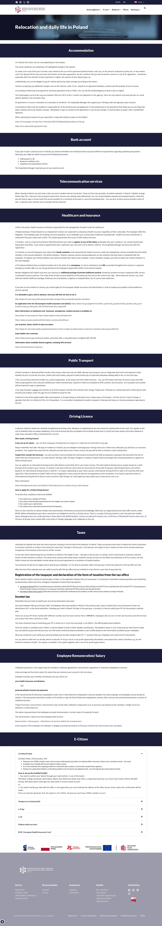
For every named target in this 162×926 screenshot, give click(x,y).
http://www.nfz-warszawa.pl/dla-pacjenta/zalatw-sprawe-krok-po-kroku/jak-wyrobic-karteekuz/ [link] (52, 299)
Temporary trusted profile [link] (29, 801)
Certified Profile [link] (25, 753)
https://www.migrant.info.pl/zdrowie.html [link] (55, 315)
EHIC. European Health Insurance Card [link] (34, 832)
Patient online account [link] (27, 824)
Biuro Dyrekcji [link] (102, 890)
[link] (2, 921)
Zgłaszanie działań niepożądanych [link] (103, 899)
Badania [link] (115, 9)
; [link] (43, 338)
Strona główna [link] (93, 9)
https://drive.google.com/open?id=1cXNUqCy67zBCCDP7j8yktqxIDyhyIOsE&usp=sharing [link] (49, 122)
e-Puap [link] (21, 809)
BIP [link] (124, 2)
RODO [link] (142, 916)
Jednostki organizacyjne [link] (106, 895)
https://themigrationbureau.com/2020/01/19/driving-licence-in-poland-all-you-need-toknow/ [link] (51, 485)
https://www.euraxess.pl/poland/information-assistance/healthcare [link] (42, 320)
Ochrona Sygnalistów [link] (89, 916)
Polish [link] (140, 2)
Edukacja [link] (135, 9)
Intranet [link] (45, 890)
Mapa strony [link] (72, 916)
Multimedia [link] (74, 892)
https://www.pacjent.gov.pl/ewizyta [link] (29, 338)
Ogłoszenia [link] (19, 890)
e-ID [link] (20, 817)
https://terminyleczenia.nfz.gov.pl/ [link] (28, 347)
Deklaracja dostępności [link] (108, 916)
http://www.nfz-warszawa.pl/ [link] (26, 315)
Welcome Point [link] (21, 898)
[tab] (81, 753)
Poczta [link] (45, 892)
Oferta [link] (125, 9)
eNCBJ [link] (118, 2)
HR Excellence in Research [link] (25, 895)
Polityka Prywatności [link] (129, 916)
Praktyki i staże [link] (21, 892)
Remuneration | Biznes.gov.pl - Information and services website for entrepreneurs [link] (48, 721)
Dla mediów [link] (101, 892)
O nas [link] (105, 9)
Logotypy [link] (73, 890)
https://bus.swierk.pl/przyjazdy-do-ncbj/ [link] (31, 126)
